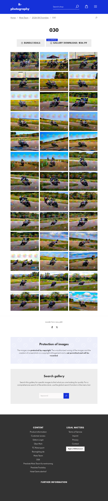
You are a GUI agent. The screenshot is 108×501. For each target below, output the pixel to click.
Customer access (38, 436)
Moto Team (23, 18)
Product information (38, 432)
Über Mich (38, 444)
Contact (75, 444)
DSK (38, 460)
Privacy (75, 440)
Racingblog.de (38, 452)
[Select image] (14, 68)
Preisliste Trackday (38, 468)
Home (13, 18)
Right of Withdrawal (75, 449)
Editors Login (38, 440)
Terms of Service (75, 432)
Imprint (75, 436)
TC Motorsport (38, 448)
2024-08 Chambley (40, 18)
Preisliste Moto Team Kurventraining (38, 464)
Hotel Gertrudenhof (38, 472)
